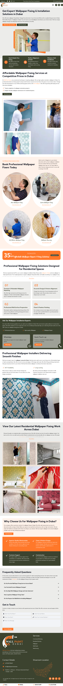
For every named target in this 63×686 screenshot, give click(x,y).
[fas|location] (3, 670)
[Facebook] (7, 1)
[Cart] (59, 5)
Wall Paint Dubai (7, 80)
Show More (31, 278)
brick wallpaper (36, 83)
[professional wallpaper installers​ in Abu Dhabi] (44, 477)
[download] (42, 669)
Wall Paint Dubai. (23, 678)
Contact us (14, 579)
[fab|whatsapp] (34, 685)
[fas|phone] (3, 663)
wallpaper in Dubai (46, 273)
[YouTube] (10, 1)
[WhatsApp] (14, 1)
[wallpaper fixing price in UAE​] (14, 477)
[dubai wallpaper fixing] (49, 453)
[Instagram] (12, 1)
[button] (57, 1)
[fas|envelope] (3, 666)
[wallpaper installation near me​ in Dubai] (49, 501)
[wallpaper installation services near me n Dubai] (19, 501)
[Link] (16, 190)
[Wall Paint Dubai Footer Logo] (12, 641)
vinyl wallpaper (22, 436)
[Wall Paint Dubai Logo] (4, 5)
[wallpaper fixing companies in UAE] (19, 453)
